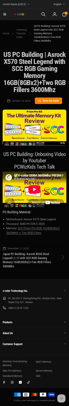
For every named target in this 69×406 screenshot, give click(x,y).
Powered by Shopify (47, 400)
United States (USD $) (14, 4)
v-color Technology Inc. (30, 400)
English (58, 4)
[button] (5, 14)
